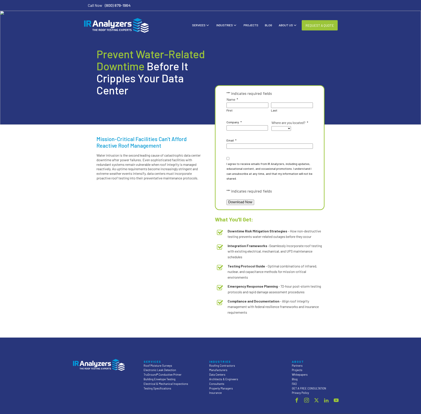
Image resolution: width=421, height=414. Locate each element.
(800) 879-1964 (117, 5)
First (230, 110)
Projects (251, 25)
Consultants (216, 384)
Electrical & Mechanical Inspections (166, 384)
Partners (297, 365)
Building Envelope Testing (159, 379)
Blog (268, 25)
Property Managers (221, 388)
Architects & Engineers (223, 379)
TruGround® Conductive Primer (163, 374)
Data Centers (217, 374)
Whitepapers (300, 374)
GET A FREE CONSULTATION (309, 388)
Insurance (215, 393)
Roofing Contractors (222, 365)
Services (198, 25)
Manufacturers (218, 370)
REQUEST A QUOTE (319, 25)
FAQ (294, 384)
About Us (286, 25)
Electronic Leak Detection (160, 370)
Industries (224, 25)
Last (274, 110)
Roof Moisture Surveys (158, 365)
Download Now (240, 202)
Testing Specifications (157, 388)
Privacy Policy (300, 393)
